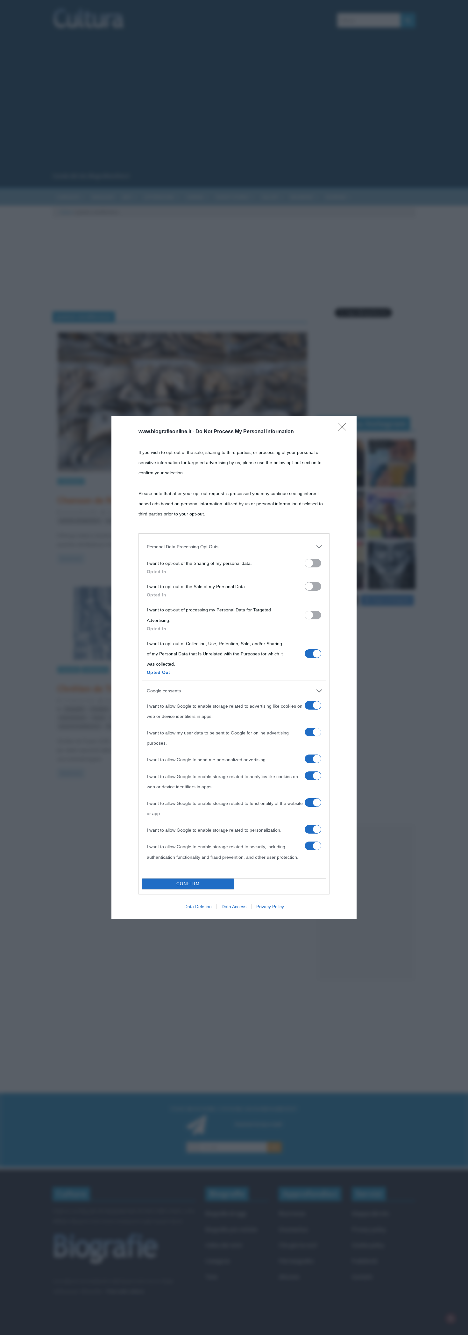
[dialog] (234, 667)
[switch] (313, 563)
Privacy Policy (270, 906)
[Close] (344, 429)
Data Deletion (198, 906)
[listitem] (234, 547)
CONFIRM (188, 883)
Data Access (234, 906)
